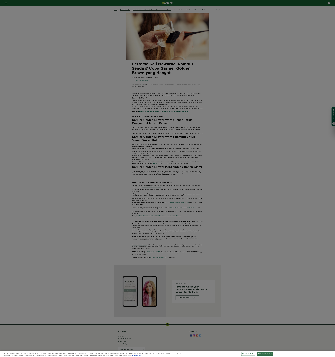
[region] (167, 354)
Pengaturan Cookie (248, 353)
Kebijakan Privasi (136, 355)
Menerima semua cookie (265, 353)
